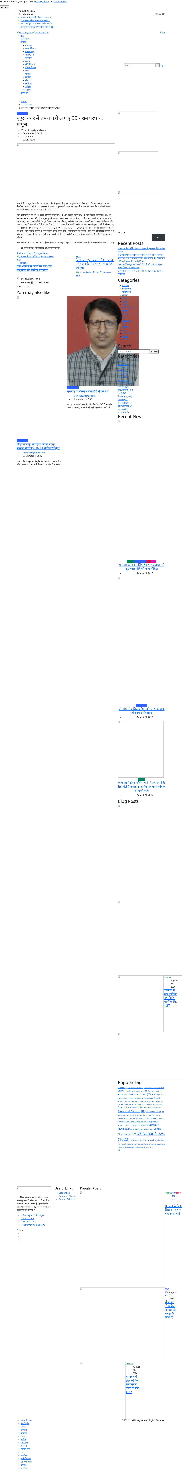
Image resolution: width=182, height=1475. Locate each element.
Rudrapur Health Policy (136, 1125)
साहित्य (28, 86)
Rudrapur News (25, 253)
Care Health (138, 1088)
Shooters (126, 288)
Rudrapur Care (124, 1122)
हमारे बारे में (25, 38)
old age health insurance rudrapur (147, 1115)
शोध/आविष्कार (30, 67)
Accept (4, 7)
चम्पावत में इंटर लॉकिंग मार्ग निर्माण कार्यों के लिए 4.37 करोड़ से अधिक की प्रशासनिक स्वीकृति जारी (141, 786)
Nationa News (154, 1111)
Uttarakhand (137, 1140)
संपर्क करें (24, 92)
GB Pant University (153, 1091)
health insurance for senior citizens (142, 1098)
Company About (67, 1196)
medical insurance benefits (152, 1108)
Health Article (123, 1098)
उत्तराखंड (28, 45)
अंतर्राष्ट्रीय (29, 54)
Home (24, 101)
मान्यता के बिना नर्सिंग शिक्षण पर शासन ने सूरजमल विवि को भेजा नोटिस (141, 566)
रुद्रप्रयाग (149, 1147)
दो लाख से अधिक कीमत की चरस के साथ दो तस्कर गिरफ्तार (140, 254)
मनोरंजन (28, 83)
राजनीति (28, 57)
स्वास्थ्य (28, 89)
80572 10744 (29, 1221)
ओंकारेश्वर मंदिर (133, 1144)
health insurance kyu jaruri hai (143, 1101)
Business (122, 1088)
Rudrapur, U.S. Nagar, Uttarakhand (32, 1217)
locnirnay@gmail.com (34, 452)
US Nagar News (40, 253)
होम (22, 35)
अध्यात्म (28, 73)
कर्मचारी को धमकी (144, 1144)
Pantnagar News (137, 1118)
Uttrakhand (150, 1140)
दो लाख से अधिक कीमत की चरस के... (35, 20)
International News (130, 1107)
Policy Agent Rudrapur (155, 1118)
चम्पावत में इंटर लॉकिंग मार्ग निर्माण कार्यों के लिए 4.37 (170, 998)
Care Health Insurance (152, 1088)
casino (125, 285)
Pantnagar (123, 1118)
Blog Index (64, 1192)
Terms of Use (60, 1)
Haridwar (122, 1094)
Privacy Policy (42, 1)
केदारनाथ (154, 1144)
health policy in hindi (154, 1104)
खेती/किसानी (30, 64)
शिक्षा (27, 70)
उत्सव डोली (124, 1144)
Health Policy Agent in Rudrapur (133, 1104)
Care (130, 1088)
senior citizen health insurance (141, 1129)
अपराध (27, 61)
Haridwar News (139, 1094)
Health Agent (157, 1094)
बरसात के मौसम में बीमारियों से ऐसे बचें (88, 391)
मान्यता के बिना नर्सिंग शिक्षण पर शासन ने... (37, 17)
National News (132, 1111)
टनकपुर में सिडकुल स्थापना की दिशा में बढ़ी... (38, 26)
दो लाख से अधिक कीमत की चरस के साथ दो (170, 1309)
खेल (26, 80)
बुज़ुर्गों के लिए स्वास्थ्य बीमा (127, 1147)
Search (121, 232)
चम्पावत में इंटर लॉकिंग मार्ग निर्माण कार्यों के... (37, 23)
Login (162, 65)
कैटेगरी (23, 42)
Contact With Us (67, 1199)
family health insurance (136, 1091)
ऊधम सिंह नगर (31, 48)
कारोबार (28, 77)
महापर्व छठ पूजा (140, 1147)
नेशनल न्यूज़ (29, 51)
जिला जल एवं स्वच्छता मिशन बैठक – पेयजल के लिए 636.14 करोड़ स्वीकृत (38, 446)
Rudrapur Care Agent (138, 1122)
